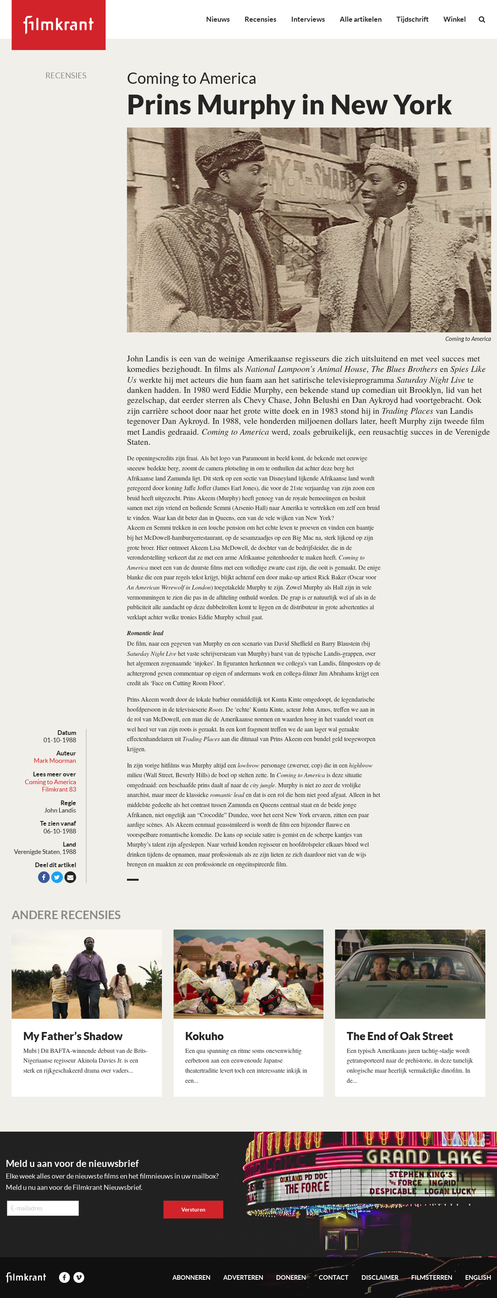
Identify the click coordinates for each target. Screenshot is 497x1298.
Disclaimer (379, 1277)
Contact (334, 1277)
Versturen (193, 1209)
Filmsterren (431, 1277)
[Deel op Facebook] (44, 877)
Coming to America (50, 781)
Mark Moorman (55, 760)
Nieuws (218, 19)
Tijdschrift (412, 19)
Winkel (454, 19)
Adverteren (243, 1277)
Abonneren (191, 1277)
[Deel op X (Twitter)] (57, 877)
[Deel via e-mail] (70, 877)
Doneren (291, 1277)
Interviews (308, 19)
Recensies (260, 19)
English (478, 1277)
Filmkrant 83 (59, 789)
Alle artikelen (361, 19)
